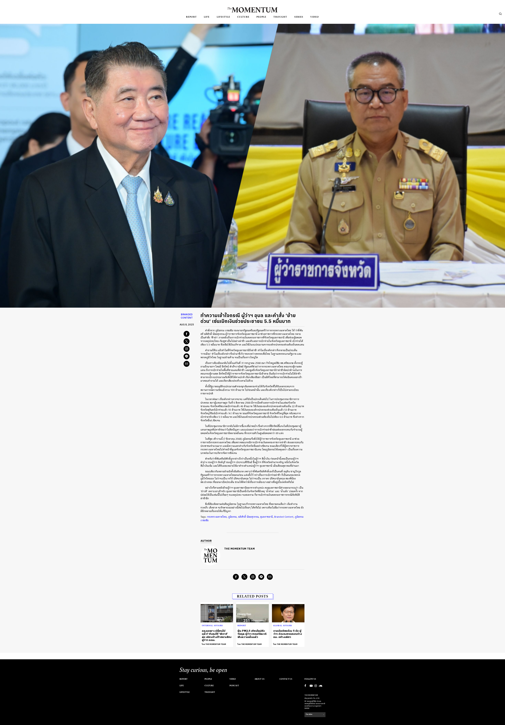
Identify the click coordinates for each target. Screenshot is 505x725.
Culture (243, 16)
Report (191, 16)
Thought (280, 16)
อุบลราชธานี (266, 517)
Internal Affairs (212, 625)
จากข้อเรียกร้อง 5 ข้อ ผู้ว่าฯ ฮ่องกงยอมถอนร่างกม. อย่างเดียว (287, 634)
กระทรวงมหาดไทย (217, 517)
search (500, 14)
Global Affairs (282, 625)
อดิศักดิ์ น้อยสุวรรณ (248, 517)
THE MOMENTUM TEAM (239, 549)
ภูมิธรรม (232, 517)
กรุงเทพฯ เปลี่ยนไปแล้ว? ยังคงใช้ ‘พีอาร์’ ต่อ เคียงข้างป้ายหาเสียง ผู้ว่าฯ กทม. (217, 635)
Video (314, 16)
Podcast (234, 685)
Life (206, 16)
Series (298, 16)
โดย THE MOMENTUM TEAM (214, 644)
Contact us (285, 679)
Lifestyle (223, 16)
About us (259, 679)
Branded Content (187, 316)
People (261, 16)
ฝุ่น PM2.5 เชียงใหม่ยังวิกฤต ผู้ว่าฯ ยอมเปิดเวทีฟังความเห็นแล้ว (252, 634)
